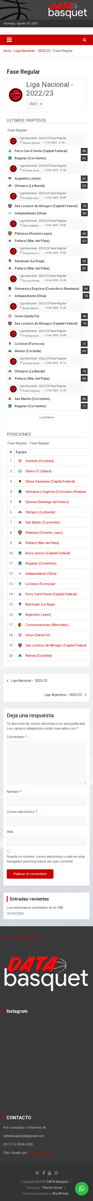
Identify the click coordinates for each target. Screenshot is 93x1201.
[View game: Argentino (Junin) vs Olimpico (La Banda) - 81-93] (46, 176)
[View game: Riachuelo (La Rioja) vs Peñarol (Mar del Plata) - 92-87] (46, 258)
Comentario (17, 737)
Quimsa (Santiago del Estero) (47, 502)
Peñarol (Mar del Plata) (42, 543)
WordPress (60, 1193)
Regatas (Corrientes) (41, 563)
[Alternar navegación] (9, 40)
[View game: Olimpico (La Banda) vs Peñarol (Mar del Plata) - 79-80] (46, 369)
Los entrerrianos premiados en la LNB (35, 908)
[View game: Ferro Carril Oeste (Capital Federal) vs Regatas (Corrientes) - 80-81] (46, 148)
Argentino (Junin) (38, 615)
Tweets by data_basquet (21, 938)
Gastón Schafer (39, 1153)
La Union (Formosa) (40, 584)
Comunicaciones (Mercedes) (47, 625)
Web (10, 832)
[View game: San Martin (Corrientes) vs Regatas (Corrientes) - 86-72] (46, 396)
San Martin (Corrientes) (43, 522)
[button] (81, 1189)
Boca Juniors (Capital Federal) (48, 553)
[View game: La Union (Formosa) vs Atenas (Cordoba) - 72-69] (46, 341)
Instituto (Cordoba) (40, 461)
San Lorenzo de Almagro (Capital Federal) (57, 645)
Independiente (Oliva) (41, 574)
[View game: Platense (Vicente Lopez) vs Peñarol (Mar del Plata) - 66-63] (46, 231)
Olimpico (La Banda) (40, 512)
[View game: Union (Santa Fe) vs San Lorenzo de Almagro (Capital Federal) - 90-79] (46, 314)
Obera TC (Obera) (38, 471)
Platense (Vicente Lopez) (44, 533)
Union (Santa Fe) (38, 635)
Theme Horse (52, 1188)
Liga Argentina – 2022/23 (63, 695)
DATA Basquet (57, 1182)
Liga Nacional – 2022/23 (29, 681)
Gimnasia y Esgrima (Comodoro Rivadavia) (57, 492)
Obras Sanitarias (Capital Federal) (50, 481)
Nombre (14, 792)
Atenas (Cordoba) (39, 656)
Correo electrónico (22, 812)
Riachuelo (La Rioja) (40, 604)
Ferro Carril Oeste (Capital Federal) (51, 594)
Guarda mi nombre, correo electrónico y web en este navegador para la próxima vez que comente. (46, 859)
